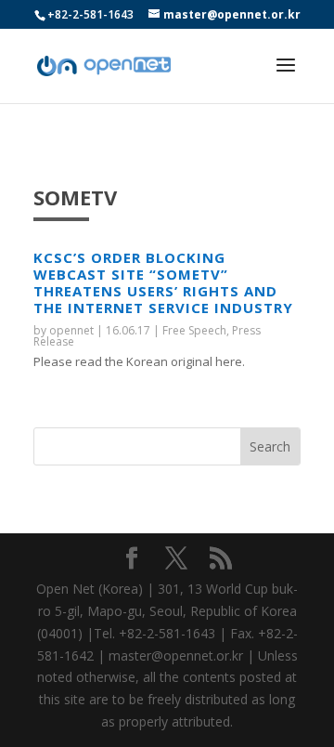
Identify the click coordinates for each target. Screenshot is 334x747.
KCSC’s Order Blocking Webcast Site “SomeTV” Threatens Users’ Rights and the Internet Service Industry (163, 282)
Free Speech (194, 330)
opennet (71, 330)
